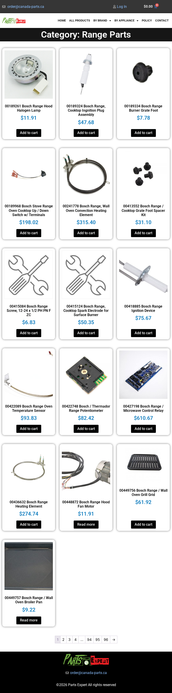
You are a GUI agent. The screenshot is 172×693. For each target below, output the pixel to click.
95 (97, 639)
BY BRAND (100, 20)
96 (106, 639)
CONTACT (162, 20)
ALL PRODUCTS (79, 20)
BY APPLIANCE (124, 20)
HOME (62, 20)
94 (89, 639)
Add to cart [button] (29, 133)
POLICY (147, 20)
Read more (86, 524)
